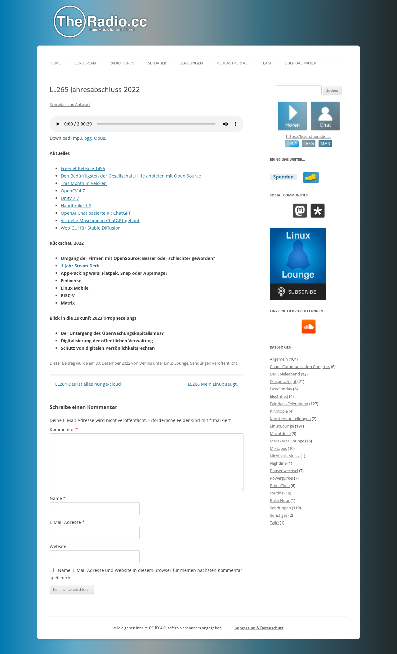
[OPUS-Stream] (292, 145)
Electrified (279, 396)
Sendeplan (85, 63)
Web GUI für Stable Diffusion (91, 228)
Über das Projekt (301, 63)
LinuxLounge (176, 363)
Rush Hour (280, 500)
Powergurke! (281, 478)
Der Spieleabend (285, 374)
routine (276, 493)
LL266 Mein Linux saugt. (215, 384)
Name (58, 498)
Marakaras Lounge (287, 441)
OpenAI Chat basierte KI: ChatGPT (96, 213)
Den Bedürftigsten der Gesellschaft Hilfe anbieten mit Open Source (131, 176)
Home (55, 63)
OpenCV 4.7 (73, 191)
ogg (88, 138)
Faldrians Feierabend (289, 403)
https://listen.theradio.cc (308, 136)
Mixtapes (278, 448)
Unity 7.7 (70, 198)
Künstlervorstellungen (290, 418)
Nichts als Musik (285, 456)
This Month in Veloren (84, 183)
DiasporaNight (283, 381)
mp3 (77, 138)
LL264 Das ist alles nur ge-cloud (85, 384)
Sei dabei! (157, 63)
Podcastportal (231, 63)
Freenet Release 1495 (83, 168)
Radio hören (121, 63)
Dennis (145, 363)
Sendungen (191, 63)
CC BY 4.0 (157, 627)
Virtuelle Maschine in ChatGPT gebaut (100, 220)
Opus (99, 138)
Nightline (278, 463)
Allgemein (279, 359)
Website (58, 546)
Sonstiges (279, 515)
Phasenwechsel (284, 470)
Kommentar (64, 429)
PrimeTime (280, 485)
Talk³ (274, 522)
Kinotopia (279, 411)
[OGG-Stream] (307, 145)
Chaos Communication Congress (300, 366)
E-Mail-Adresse (67, 522)
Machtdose (280, 433)
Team (266, 63)
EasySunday (281, 389)
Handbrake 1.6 (76, 205)
